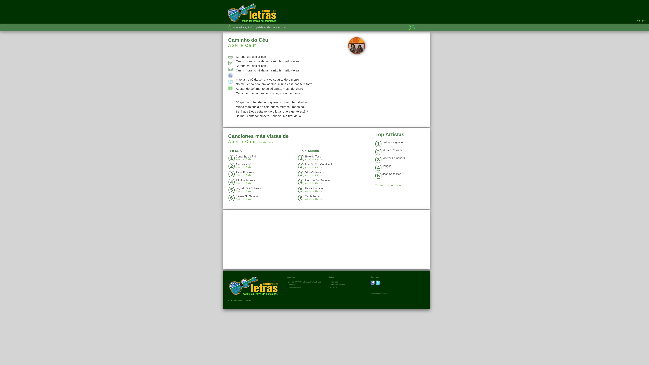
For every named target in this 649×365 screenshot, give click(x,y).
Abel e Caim (242, 45)
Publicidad (334, 287)
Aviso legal (334, 282)
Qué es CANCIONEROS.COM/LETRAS (304, 282)
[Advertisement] (400, 237)
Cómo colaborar (294, 287)
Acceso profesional (379, 293)
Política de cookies (337, 285)
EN (644, 21)
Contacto (291, 285)
